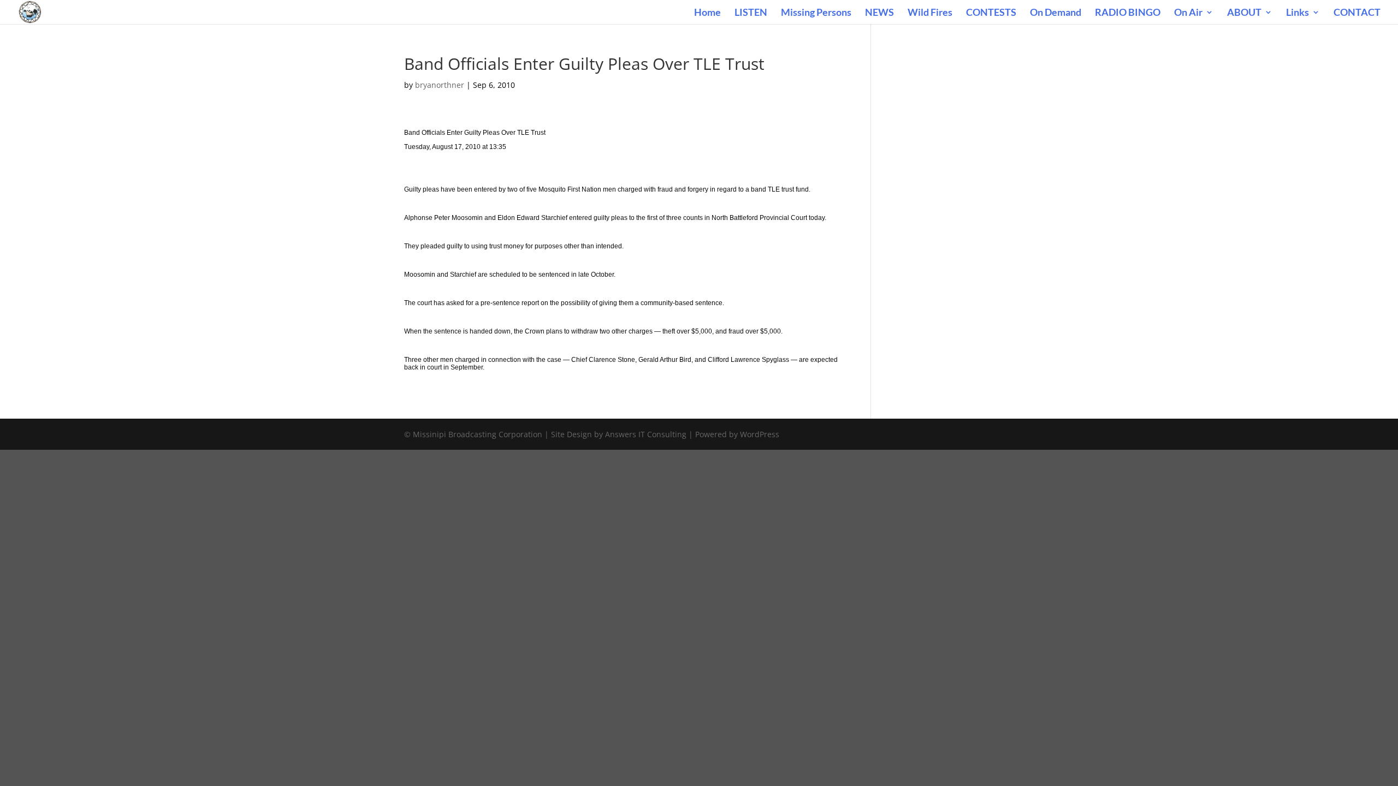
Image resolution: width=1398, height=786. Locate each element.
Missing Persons (816, 13)
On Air (1188, 13)
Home (707, 13)
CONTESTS (991, 13)
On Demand (1055, 13)
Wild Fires (930, 13)
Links (1297, 13)
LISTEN (750, 13)
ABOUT (1244, 13)
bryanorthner (439, 85)
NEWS (879, 13)
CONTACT (1357, 13)
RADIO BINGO (1127, 13)
